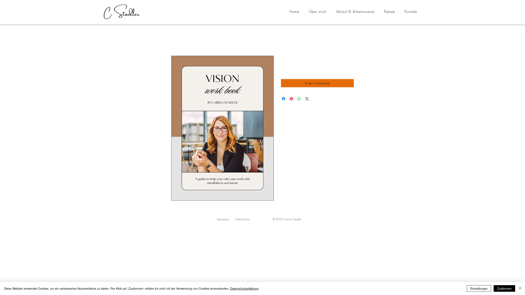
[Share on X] (307, 98)
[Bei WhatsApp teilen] (299, 98)
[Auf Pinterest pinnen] (291, 98)
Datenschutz (242, 219)
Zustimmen (504, 288)
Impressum (223, 219)
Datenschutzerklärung (244, 288)
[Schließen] (520, 288)
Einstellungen (479, 288)
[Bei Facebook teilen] (283, 98)
